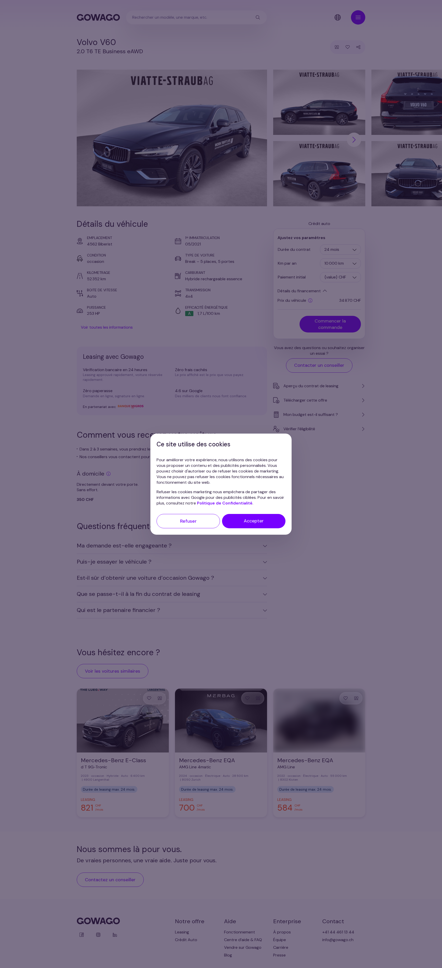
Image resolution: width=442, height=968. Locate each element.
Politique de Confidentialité (224, 502)
